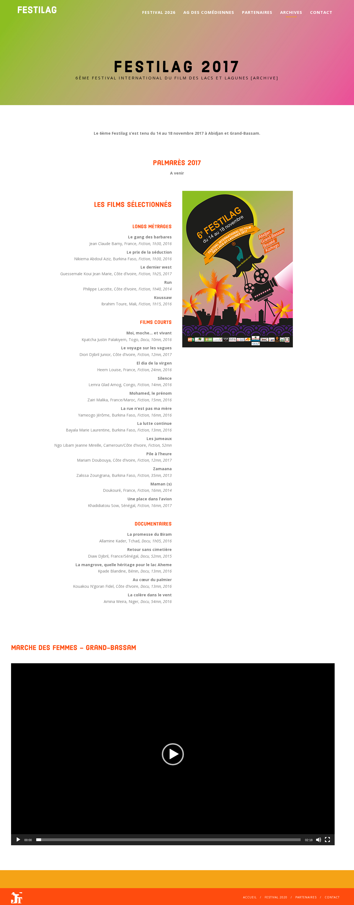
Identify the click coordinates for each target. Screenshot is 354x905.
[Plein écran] (327, 839)
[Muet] (318, 839)
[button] (173, 754)
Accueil (250, 897)
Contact (321, 12)
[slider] (168, 839)
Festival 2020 (276, 897)
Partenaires (257, 12)
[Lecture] (18, 839)
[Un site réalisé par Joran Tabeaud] (16, 901)
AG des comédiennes (208, 12)
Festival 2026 (159, 12)
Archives (291, 12)
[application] (173, 754)
